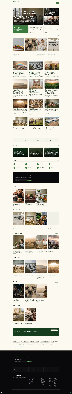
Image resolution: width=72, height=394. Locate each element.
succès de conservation (26, 341)
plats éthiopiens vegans (38, 344)
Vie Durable (30, 382)
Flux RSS (42, 383)
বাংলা (49, 379)
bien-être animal (20, 341)
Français (50, 378)
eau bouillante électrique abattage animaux (45, 341)
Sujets (41, 380)
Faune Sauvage (31, 381)
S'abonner (29, 180)
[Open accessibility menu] (1, 392)
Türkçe (50, 384)
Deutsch (55, 381)
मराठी (49, 383)
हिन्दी (49, 377)
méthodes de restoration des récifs (30, 344)
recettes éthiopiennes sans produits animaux (53, 344)
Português (55, 379)
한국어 (55, 385)
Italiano (50, 386)
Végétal (30, 376)
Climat (30, 380)
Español (55, 377)
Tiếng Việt (50, 385)
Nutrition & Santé (31, 377)
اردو (54, 380)
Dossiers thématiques (43, 379)
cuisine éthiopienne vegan (44, 344)
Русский (50, 380)
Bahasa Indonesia (51, 381)
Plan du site (42, 384)
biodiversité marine (15, 344)
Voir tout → (57, 233)
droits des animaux (32, 341)
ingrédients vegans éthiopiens (16, 346)
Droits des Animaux (31, 378)
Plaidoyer (42, 378)
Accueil (42, 376)
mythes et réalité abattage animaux (54, 341)
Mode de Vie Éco (31, 383)
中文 (54, 376)
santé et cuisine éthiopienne (24, 346)
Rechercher (42, 382)
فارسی (55, 386)
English (50, 376)
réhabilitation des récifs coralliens (22, 344)
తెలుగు (55, 383)
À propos (42, 377)
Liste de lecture (43, 381)
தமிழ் (54, 384)
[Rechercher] (37, 1)
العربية (55, 378)
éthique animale (37, 341)
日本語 (49, 382)
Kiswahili (55, 382)
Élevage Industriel (31, 379)
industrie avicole (15, 341)
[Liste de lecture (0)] (38, 1)
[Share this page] (70, 392)
